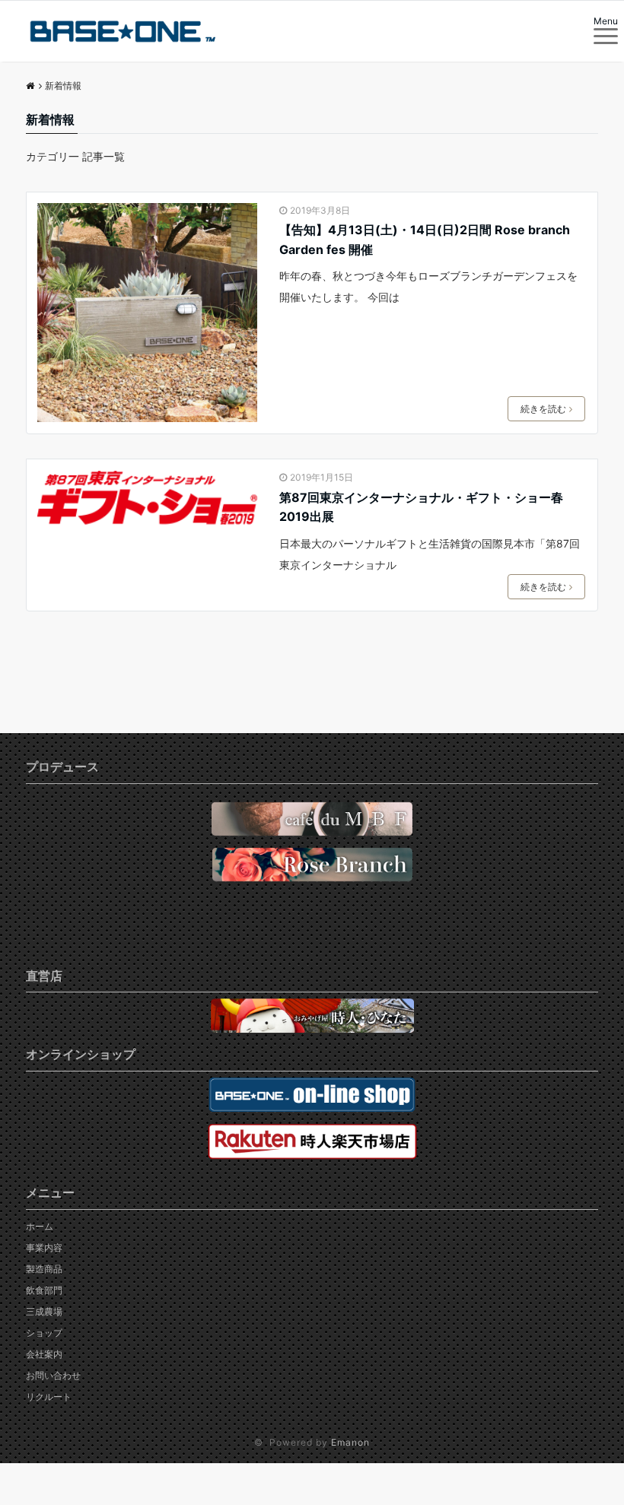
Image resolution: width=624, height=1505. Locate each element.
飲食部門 (44, 1290)
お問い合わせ (53, 1375)
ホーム (39, 1226)
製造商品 (44, 1269)
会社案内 (44, 1354)
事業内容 (44, 1247)
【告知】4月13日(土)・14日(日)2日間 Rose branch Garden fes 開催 (424, 239)
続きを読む (543, 408)
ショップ (44, 1332)
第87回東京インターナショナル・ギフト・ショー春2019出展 (421, 507)
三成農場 (44, 1311)
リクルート (49, 1396)
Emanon (350, 1442)
